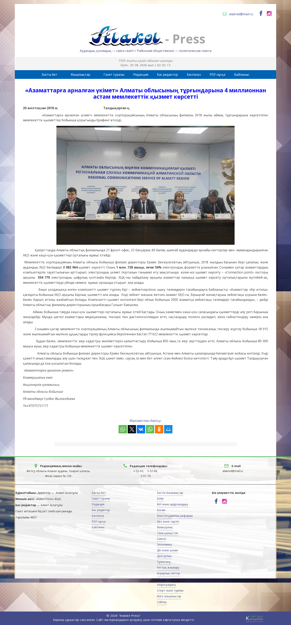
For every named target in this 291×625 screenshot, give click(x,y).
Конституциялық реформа (175, 516)
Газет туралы (114, 74)
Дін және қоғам (167, 550)
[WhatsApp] (123, 429)
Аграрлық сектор (168, 573)
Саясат (161, 539)
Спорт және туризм (170, 590)
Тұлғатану (164, 562)
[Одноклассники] (159, 429)
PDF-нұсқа (217, 74)
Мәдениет (164, 579)
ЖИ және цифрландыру (172, 504)
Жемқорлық (165, 527)
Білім (160, 498)
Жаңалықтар (80, 74)
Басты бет (49, 74)
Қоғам (161, 510)
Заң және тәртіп (168, 521)
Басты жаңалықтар (170, 493)
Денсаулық (164, 556)
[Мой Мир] (168, 429)
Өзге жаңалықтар (169, 596)
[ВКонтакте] (141, 429)
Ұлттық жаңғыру (168, 567)
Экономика (164, 544)
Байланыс (241, 74)
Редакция (140, 74)
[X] (132, 429)
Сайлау (161, 602)
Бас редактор (167, 74)
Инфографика (166, 585)
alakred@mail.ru (241, 14)
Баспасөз (194, 74)
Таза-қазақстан (167, 533)
